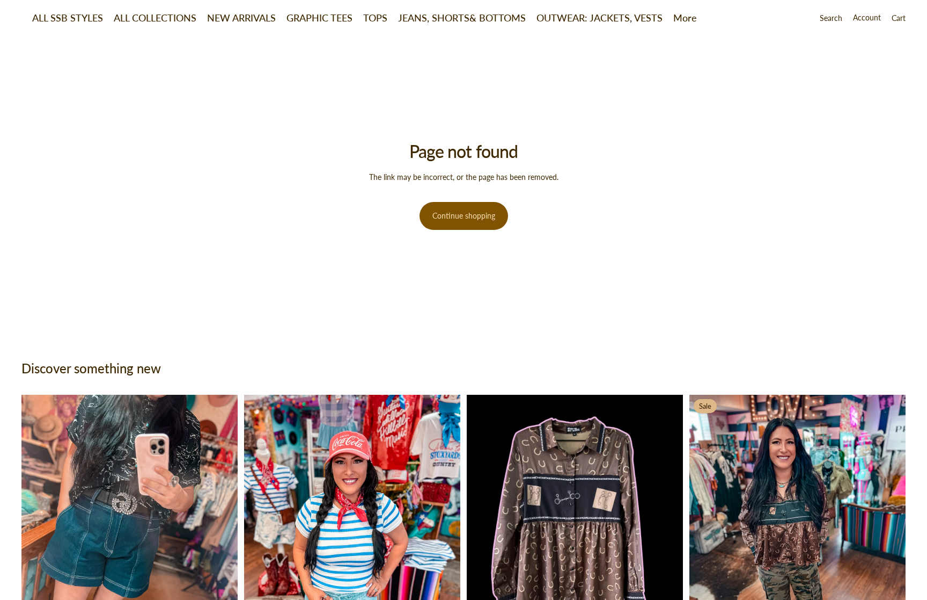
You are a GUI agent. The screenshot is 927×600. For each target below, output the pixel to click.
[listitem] (685, 18)
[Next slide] (221, 539)
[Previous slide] (37, 539)
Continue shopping (463, 215)
